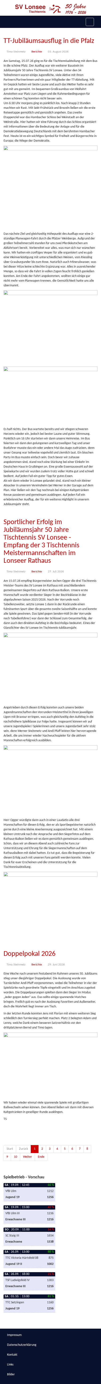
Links (10, 1364)
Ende (41, 1157)
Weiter (27, 1157)
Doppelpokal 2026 (29, 954)
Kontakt (12, 1355)
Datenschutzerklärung (21, 1345)
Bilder (11, 1374)
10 (15, 1157)
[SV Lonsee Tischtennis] (50, 8)
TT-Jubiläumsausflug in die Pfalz (49, 41)
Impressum (14, 1335)
